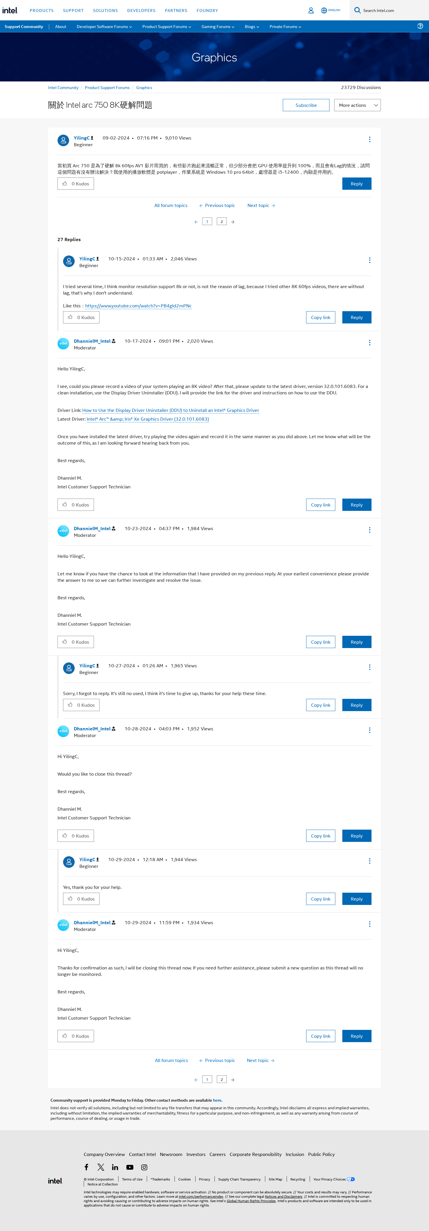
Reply (357, 183)
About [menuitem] (60, 26)
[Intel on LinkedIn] (115, 1167)
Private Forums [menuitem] (283, 26)
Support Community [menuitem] (24, 26)
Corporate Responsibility (256, 1154)
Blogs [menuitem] (250, 26)
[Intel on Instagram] (144, 1167)
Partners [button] (176, 10)
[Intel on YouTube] (130, 1167)
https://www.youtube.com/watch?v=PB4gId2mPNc (138, 305)
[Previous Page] (197, 221)
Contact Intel (142, 1154)
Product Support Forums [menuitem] (164, 26)
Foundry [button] (207, 10)
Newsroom (171, 1154)
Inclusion (295, 1154)
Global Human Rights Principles (251, 1200)
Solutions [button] (105, 10)
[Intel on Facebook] (86, 1167)
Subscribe (306, 105)
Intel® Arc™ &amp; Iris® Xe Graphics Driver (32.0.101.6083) (148, 418)
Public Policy (321, 1154)
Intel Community (63, 87)
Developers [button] (141, 10)
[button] (369, 139)
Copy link (320, 317)
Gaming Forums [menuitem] (216, 26)
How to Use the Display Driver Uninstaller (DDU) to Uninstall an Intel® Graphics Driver (170, 410)
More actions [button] (352, 105)
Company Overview (104, 1154)
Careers (218, 1154)
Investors (195, 1154)
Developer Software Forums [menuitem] (102, 26)
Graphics (144, 87)
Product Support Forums (107, 87)
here (217, 1100)
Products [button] (42, 10)
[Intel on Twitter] (101, 1167)
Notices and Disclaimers (283, 1196)
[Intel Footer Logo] (55, 1180)
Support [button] (73, 10)
